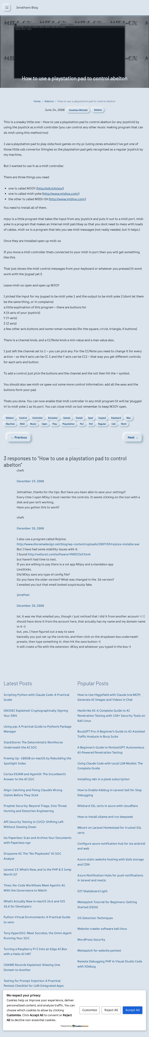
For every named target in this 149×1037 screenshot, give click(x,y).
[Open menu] (7, 7)
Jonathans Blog (27, 7)
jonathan (23, 595)
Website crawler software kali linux (102, 929)
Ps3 (91, 423)
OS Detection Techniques (95, 918)
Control (23, 417)
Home (37, 101)
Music (33, 423)
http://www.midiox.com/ (60, 193)
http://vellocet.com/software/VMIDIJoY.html (59, 554)
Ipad (90, 417)
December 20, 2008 (30, 528)
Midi (22, 423)
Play (55, 423)
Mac (128, 417)
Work (123, 423)
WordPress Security (91, 940)
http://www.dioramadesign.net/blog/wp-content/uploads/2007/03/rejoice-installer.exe (78, 544)
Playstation (68, 423)
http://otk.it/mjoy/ (50, 188)
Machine (10, 423)
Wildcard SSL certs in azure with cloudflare (107, 806)
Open (44, 423)
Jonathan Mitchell (78, 110)
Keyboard (116, 417)
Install (79, 417)
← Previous (19, 437)
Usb (114, 423)
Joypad (102, 417)
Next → (133, 437)
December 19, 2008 (30, 481)
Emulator (53, 417)
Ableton (49, 101)
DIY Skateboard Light (92, 891)
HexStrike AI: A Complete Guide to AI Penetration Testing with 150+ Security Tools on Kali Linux (111, 716)
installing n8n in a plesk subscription (103, 779)
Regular (102, 423)
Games (66, 417)
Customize (89, 1010)
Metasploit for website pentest (99, 950)
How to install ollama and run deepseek (105, 817)
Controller (37, 417)
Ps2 (82, 423)
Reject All (111, 1010)
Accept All (133, 1010)
